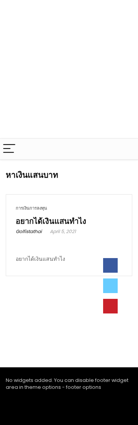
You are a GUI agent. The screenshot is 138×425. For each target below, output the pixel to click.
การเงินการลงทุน (31, 208)
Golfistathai (29, 231)
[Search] (126, 149)
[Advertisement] (69, 69)
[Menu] (9, 149)
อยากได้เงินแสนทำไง (51, 221)
